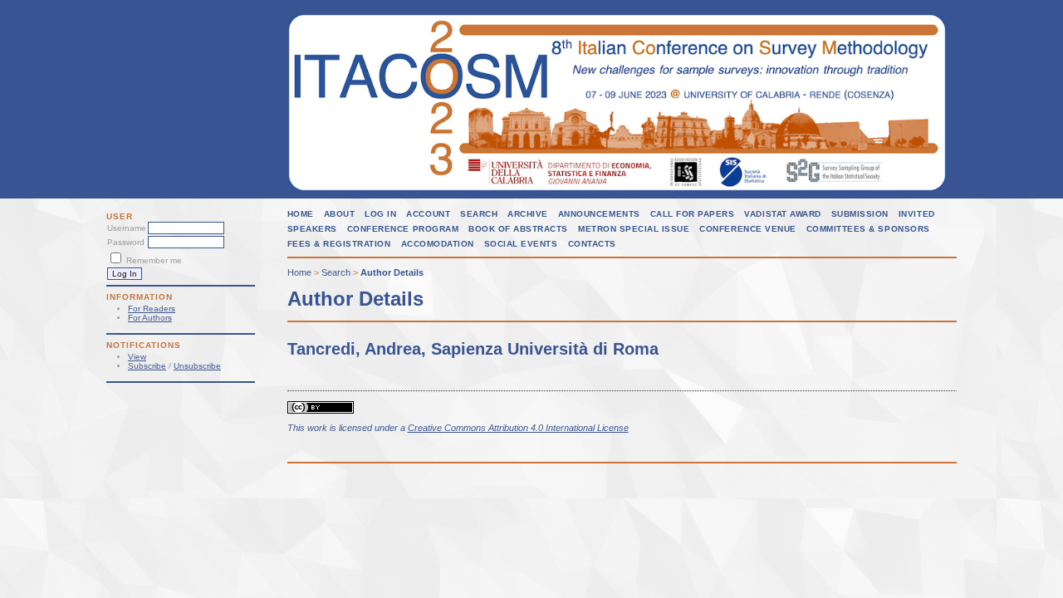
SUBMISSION (860, 213)
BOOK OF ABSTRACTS (518, 228)
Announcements (599, 213)
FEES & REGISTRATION (339, 243)
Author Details (392, 272)
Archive (527, 213)
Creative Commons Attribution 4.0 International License (518, 428)
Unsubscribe (197, 365)
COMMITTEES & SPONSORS (868, 228)
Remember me (154, 260)
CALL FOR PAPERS (692, 213)
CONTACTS (592, 243)
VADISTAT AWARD (782, 213)
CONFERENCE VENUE (747, 228)
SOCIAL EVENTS (521, 243)
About (339, 213)
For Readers (151, 308)
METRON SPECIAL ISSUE (633, 228)
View (137, 356)
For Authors (150, 317)
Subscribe (147, 365)
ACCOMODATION (437, 243)
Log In (380, 213)
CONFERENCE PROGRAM (402, 228)
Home (300, 213)
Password (126, 242)
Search (478, 213)
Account (428, 213)
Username (126, 228)
